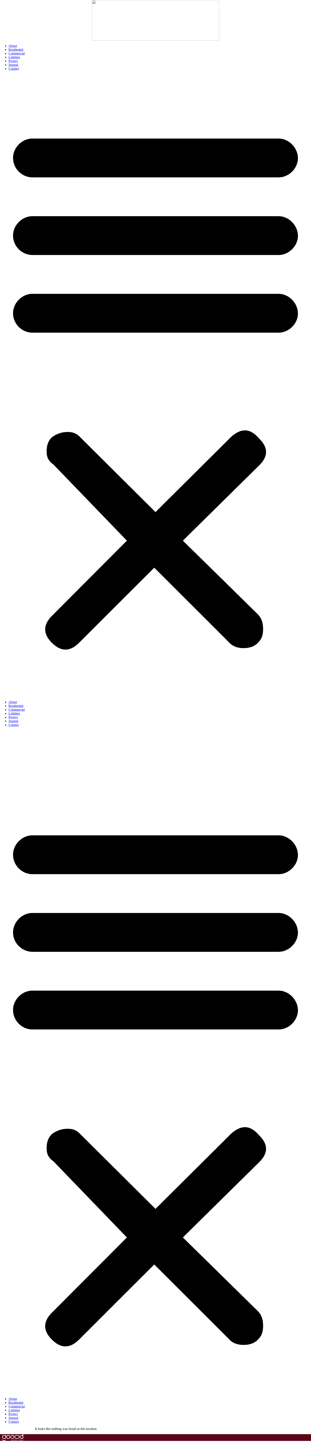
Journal (13, 65)
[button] (155, 385)
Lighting (14, 57)
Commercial (16, 53)
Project (13, 61)
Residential (15, 49)
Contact (13, 68)
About (12, 46)
